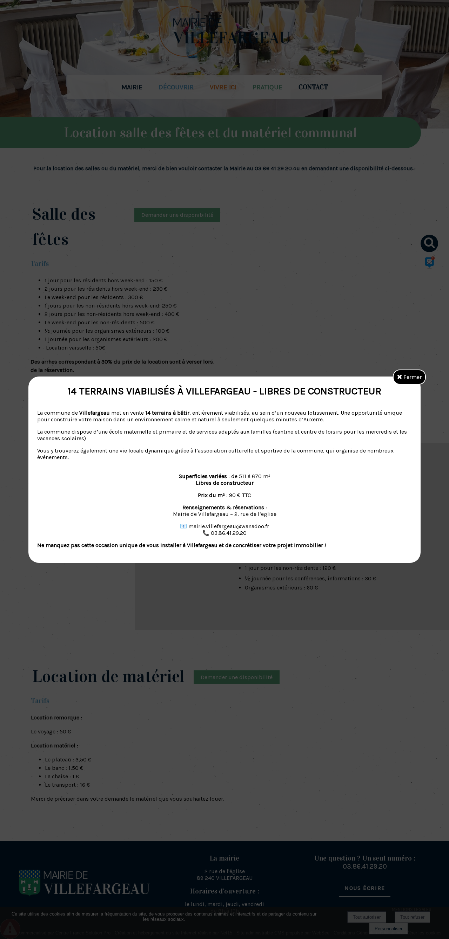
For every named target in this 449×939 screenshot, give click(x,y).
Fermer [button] (412, 377)
